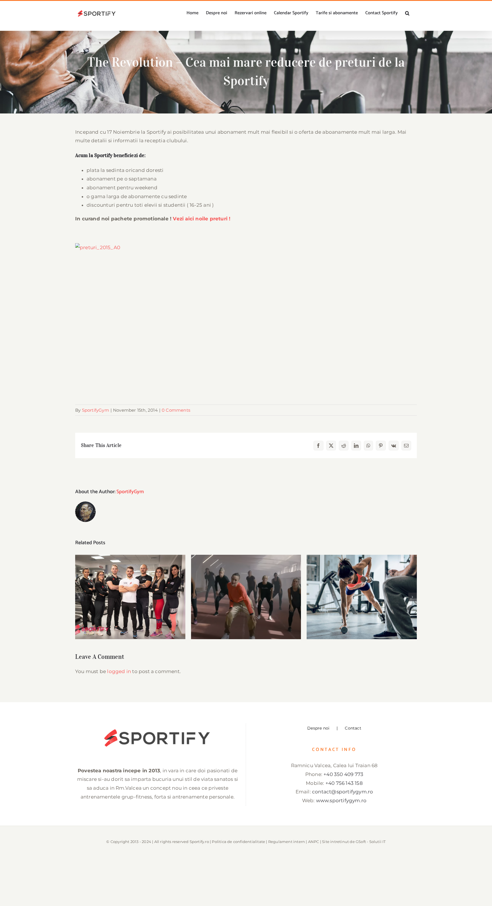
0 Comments (176, 410)
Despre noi (318, 728)
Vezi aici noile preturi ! (201, 219)
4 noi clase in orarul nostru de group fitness (361, 588)
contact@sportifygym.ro (342, 792)
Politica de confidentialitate (238, 841)
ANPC (313, 841)
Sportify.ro (199, 841)
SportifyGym (95, 410)
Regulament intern (286, 841)
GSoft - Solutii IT (371, 841)
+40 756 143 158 (344, 783)
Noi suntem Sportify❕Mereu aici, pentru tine (130, 588)
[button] (407, 13)
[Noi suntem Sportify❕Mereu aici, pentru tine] (130, 597)
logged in (119, 671)
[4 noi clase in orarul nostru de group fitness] (362, 597)
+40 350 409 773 (343, 774)
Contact (353, 728)
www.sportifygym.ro (341, 800)
